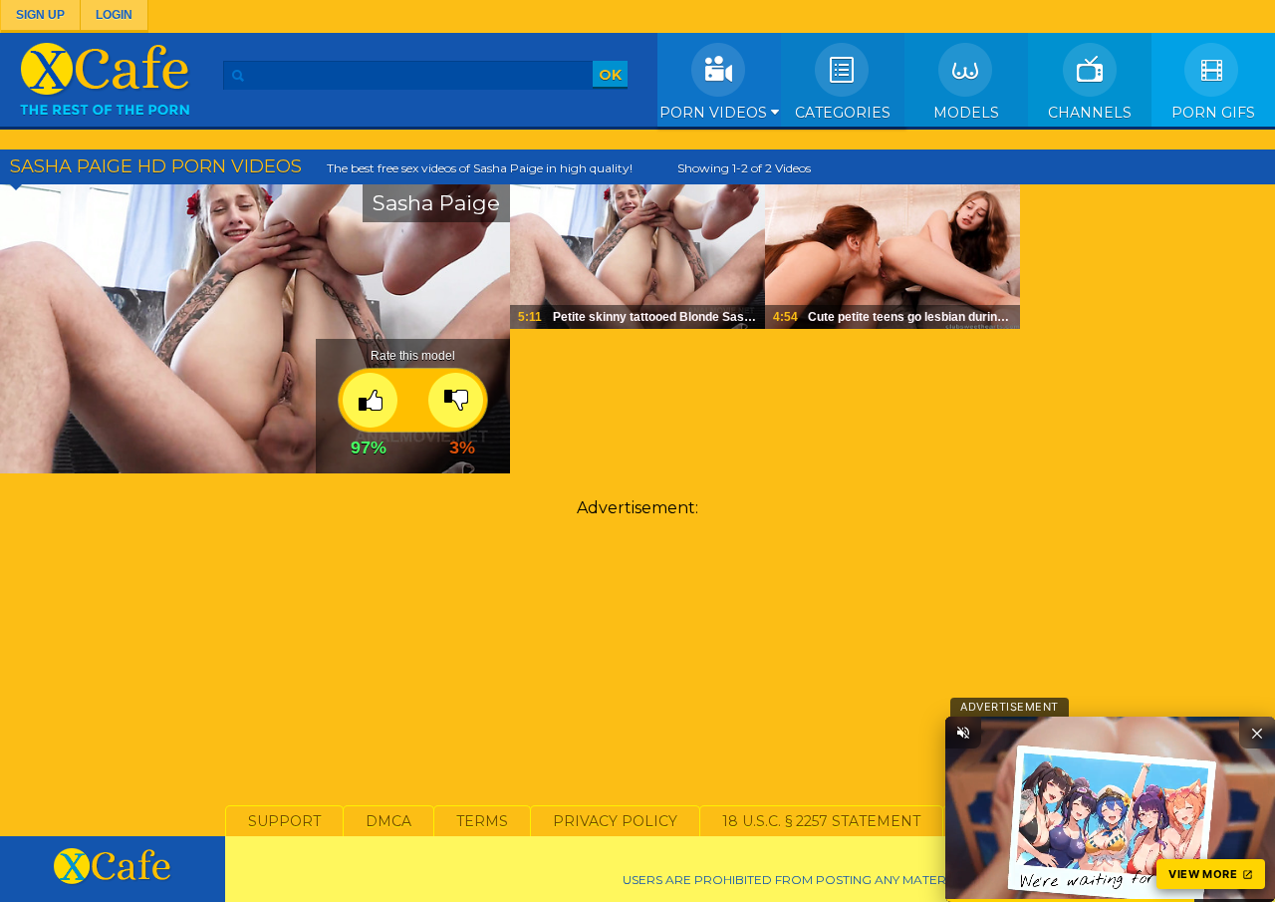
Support (284, 821)
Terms (482, 821)
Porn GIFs (1213, 113)
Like (370, 400)
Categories (843, 113)
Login (114, 15)
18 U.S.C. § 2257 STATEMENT (821, 821)
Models (966, 113)
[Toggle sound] (963, 733)
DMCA (388, 821)
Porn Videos (715, 113)
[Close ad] (1257, 733)
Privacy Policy (615, 821)
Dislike (455, 400)
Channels (1090, 113)
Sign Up (40, 15)
